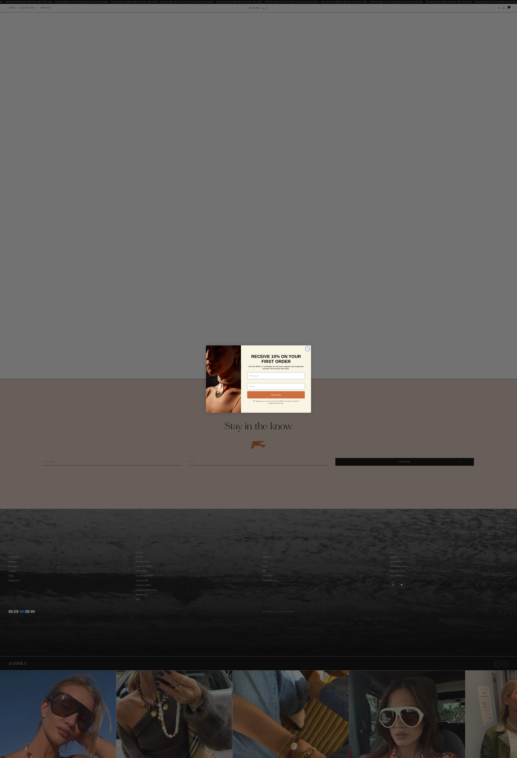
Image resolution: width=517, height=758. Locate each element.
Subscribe (276, 394)
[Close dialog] (307, 348)
